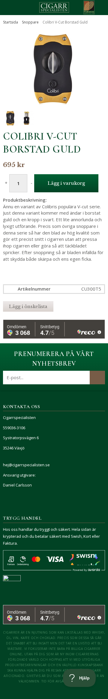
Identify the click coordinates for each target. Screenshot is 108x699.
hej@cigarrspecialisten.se (26, 465)
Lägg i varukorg (66, 183)
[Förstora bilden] (54, 68)
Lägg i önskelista (28, 306)
